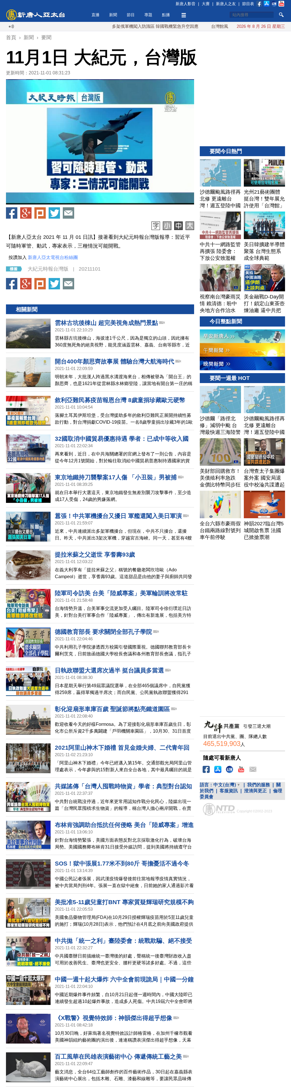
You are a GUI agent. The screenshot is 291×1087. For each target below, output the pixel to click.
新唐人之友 (226, 3)
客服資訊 (229, 790)
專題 (148, 14)
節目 (131, 14)
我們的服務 (258, 784)
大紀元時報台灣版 (48, 269)
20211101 (90, 269)
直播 (95, 14)
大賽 (206, 3)
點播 (166, 14)
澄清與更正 (255, 790)
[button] (100, 142)
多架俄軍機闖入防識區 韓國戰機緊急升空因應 (130, 26)
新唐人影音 (186, 3)
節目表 (248, 3)
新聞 (113, 14)
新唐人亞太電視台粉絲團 (53, 257)
